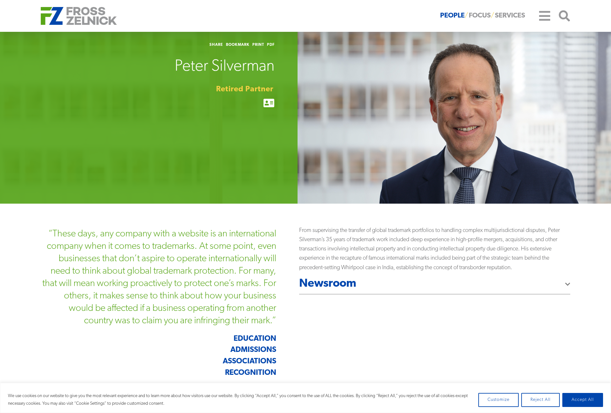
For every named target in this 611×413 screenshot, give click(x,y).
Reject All (540, 399)
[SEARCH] (560, 16)
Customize (498, 399)
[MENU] (540, 15)
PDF (271, 45)
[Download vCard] (269, 103)
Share (216, 45)
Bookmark (237, 45)
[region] (305, 398)
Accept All (583, 399)
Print (258, 45)
